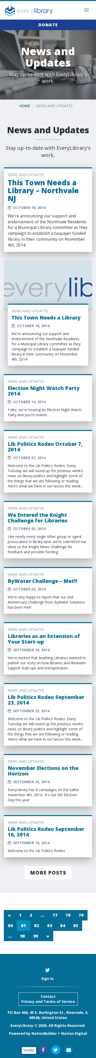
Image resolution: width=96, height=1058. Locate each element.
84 (62, 925)
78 (68, 915)
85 (75, 925)
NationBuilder (44, 1033)
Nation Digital (74, 1033)
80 (10, 925)
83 (49, 925)
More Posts (48, 872)
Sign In (47, 978)
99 (35, 936)
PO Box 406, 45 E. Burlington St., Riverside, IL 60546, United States (48, 1015)
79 (81, 915)
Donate (48, 25)
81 (23, 925)
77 (54, 915)
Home (24, 105)
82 (36, 925)
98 (22, 936)
